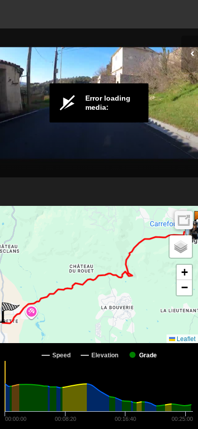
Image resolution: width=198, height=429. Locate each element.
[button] (10, 312)
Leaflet (185, 338)
